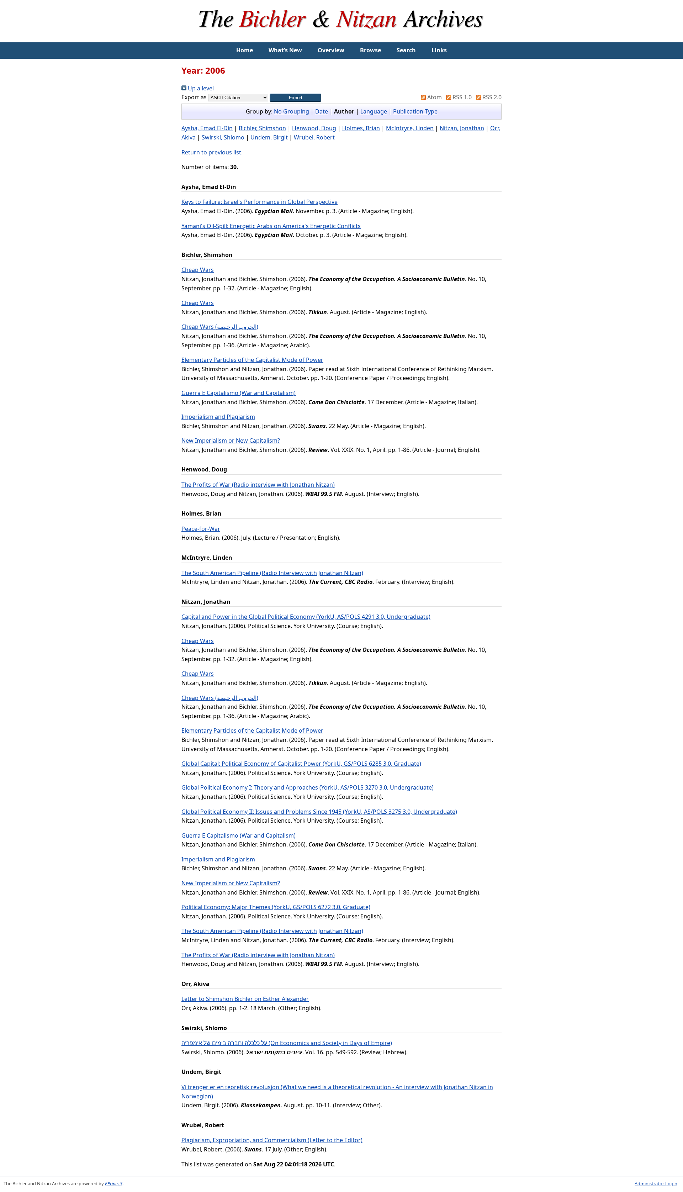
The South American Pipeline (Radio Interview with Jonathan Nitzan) (272, 573)
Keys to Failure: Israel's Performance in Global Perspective (259, 202)
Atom (434, 97)
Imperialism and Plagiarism (218, 417)
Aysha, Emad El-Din (207, 128)
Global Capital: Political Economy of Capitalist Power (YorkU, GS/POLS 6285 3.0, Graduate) (301, 764)
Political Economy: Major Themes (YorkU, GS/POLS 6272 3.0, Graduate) (275, 907)
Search (406, 50)
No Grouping (291, 111)
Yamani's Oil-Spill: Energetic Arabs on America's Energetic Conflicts (271, 226)
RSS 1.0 (461, 97)
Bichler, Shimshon (262, 128)
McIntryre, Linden (410, 128)
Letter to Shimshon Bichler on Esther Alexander (245, 999)
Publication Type (415, 111)
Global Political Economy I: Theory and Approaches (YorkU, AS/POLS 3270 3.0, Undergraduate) (307, 787)
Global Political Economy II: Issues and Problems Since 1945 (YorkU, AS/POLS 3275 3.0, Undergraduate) (319, 812)
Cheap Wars (197, 270)
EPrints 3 (113, 1183)
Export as (194, 97)
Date (321, 111)
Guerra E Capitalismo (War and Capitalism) (238, 393)
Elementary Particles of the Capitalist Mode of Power (252, 360)
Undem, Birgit (269, 137)
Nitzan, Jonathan (462, 128)
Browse (370, 50)
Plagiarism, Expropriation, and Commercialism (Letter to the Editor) (271, 1140)
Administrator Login (656, 1183)
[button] (295, 98)
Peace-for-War (200, 529)
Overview (331, 50)
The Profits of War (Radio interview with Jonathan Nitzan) (258, 485)
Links (439, 50)
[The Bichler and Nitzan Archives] (341, 38)
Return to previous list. (212, 152)
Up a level (200, 88)
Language (373, 111)
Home (244, 50)
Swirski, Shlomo (223, 137)
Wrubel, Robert (314, 137)
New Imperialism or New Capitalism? (230, 440)
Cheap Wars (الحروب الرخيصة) (219, 327)
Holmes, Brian (361, 128)
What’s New (285, 50)
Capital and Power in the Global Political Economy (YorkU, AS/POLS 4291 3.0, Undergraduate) (305, 617)
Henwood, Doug (314, 128)
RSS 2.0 (491, 97)
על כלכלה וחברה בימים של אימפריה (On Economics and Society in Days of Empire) (286, 1043)
